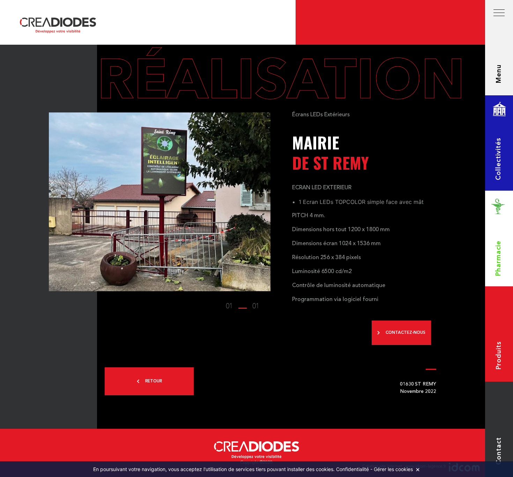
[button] (242, 306)
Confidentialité (352, 469)
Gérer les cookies (393, 469)
